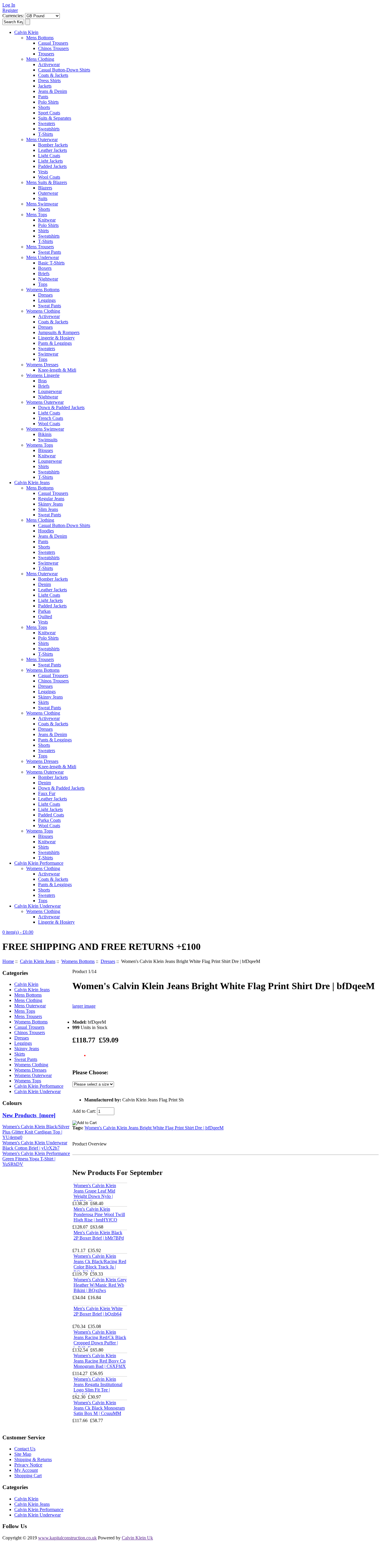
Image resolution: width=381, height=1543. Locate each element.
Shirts (43, 230)
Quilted (45, 616)
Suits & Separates (54, 118)
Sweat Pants (49, 252)
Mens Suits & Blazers (46, 182)
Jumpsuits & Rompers (58, 332)
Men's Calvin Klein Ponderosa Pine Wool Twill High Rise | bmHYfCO (99, 1214)
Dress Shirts (49, 80)
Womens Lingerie (43, 375)
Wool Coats (49, 177)
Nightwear (48, 278)
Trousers (46, 53)
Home (8, 961)
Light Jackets (50, 160)
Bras (42, 380)
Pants (43, 96)
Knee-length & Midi (57, 369)
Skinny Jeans (50, 503)
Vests (43, 171)
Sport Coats (49, 112)
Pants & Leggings (55, 343)
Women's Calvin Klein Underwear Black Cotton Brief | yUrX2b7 (34, 1145)
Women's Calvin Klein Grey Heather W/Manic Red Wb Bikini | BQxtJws (100, 1285)
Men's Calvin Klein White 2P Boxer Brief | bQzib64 (98, 1311)
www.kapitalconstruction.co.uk (67, 1537)
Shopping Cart (28, 1475)
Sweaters (46, 123)
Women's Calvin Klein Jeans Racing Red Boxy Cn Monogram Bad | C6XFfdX (100, 1361)
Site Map (22, 1454)
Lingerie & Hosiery (56, 337)
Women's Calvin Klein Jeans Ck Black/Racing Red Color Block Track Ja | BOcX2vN (100, 1264)
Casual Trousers (53, 43)
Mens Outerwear (42, 139)
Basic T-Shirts (51, 262)
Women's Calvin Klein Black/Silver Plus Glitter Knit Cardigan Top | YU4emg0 (35, 1132)
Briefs (43, 273)
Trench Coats (50, 418)
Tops (42, 284)
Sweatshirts (49, 128)
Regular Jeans (51, 498)
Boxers (44, 268)
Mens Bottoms (40, 37)
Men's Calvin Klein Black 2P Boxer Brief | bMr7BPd (99, 1235)
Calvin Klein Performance (38, 863)
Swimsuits (47, 439)
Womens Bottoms (43, 289)
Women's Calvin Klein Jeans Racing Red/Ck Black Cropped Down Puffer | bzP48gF (100, 1340)
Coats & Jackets (53, 75)
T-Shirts (45, 134)
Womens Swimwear (45, 428)
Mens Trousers (40, 246)
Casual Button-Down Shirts (64, 69)
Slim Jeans (48, 509)
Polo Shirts (48, 102)
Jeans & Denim (52, 91)
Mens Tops (36, 214)
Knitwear (47, 219)
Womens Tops (39, 445)
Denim (44, 584)
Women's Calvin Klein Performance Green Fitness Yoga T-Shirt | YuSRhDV (36, 1159)
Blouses (45, 450)
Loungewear (50, 391)
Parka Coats (49, 820)
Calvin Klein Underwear (37, 905)
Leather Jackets (52, 150)
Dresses (45, 294)
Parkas (44, 611)
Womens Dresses (42, 364)
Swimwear (48, 353)
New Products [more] (28, 1115)
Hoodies (46, 530)
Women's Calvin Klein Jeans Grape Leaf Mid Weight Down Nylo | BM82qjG (95, 1193)
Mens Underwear (42, 257)
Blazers (45, 187)
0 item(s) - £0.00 (17, 932)
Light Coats (49, 155)
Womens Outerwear (45, 402)
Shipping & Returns (33, 1459)
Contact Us (24, 1448)
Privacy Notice (28, 1464)
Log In (8, 4)
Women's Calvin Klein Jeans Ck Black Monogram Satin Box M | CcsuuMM (99, 1408)
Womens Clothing (43, 311)
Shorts (44, 107)
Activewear (49, 64)
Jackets (44, 85)
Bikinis (44, 434)
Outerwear (48, 193)
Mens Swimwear (42, 203)
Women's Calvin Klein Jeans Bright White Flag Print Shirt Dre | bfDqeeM (154, 1127)
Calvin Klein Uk (137, 1537)
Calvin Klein (26, 32)
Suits (42, 198)
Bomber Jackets (53, 144)
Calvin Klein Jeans (32, 482)
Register (10, 10)
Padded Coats (51, 814)
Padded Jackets (52, 166)
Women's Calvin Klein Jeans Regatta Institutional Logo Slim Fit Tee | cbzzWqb (98, 1387)
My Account (26, 1470)
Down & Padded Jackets (61, 407)
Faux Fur (46, 793)
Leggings (47, 300)
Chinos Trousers (53, 48)
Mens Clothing (40, 59)
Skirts (43, 702)
